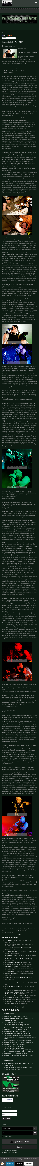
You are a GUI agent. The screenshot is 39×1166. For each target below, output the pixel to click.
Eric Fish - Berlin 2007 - (16, 994)
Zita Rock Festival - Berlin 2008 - (18, 981)
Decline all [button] (19, 1164)
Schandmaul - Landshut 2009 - (18, 966)
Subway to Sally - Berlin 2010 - (18, 964)
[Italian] (8, 35)
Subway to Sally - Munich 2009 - (19, 972)
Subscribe (6, 1119)
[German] (6, 35)
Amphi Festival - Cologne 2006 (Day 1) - (20, 996)
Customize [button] (29, 1164)
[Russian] (10, 35)
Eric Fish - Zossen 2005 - (16, 1003)
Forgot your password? (10, 1151)
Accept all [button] (10, 1164)
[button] (3, 1010)
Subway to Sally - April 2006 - (18, 997)
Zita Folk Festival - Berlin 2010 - (18, 962)
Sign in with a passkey (21, 1142)
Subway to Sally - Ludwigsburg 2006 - (20, 999)
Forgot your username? (10, 1152)
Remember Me (8, 1136)
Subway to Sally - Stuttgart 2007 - (19, 992)
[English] (3, 35)
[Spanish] (11, 35)
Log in (19, 1147)
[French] (4, 35)
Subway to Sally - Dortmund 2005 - (19, 1001)
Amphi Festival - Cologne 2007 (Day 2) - (20, 990)
